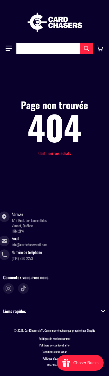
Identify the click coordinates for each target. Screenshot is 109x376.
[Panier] (100, 48)
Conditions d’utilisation (54, 352)
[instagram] (8, 288)
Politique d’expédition (54, 358)
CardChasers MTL (34, 330)
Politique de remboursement (54, 338)
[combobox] (54, 48)
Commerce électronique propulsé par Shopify (69, 330)
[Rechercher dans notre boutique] (86, 48)
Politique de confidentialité (54, 345)
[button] (8, 48)
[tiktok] (23, 288)
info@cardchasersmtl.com (30, 244)
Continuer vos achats (54, 153)
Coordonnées (54, 365)
